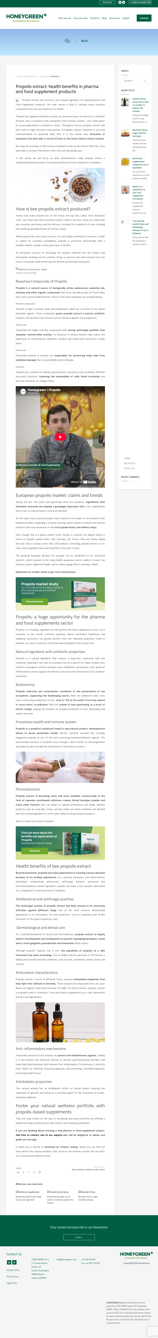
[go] (145, 81)
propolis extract (92, 1170)
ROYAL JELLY (129, 468)
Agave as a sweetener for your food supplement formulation (139, 192)
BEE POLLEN (129, 463)
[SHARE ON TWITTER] (18, 1172)
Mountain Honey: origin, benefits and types (88, 1198)
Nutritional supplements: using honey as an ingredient (28, 1198)
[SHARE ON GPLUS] (29, 1172)
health (102, 1170)
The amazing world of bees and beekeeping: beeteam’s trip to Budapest (140, 227)
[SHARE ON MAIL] (39, 1172)
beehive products (78, 1170)
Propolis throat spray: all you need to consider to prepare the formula (60, 1199)
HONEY (127, 458)
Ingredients (54, 76)
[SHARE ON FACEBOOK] (23, 1172)
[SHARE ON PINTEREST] (34, 1172)
